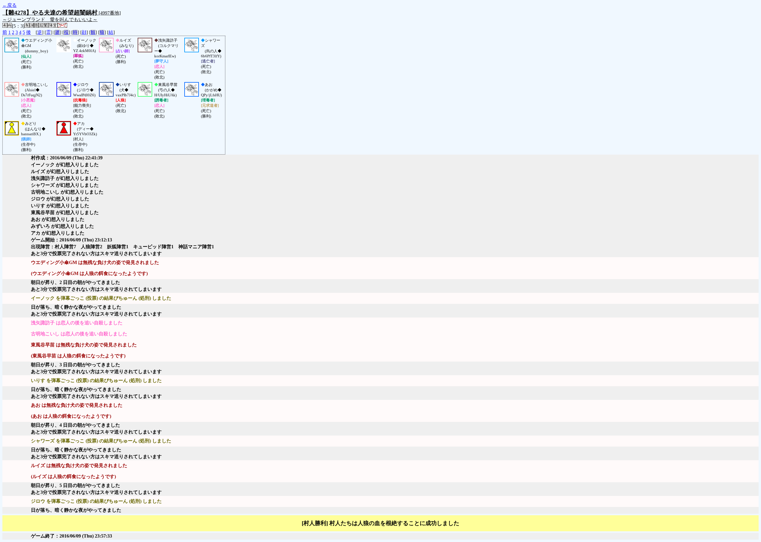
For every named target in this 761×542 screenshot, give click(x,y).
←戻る (9, 5)
